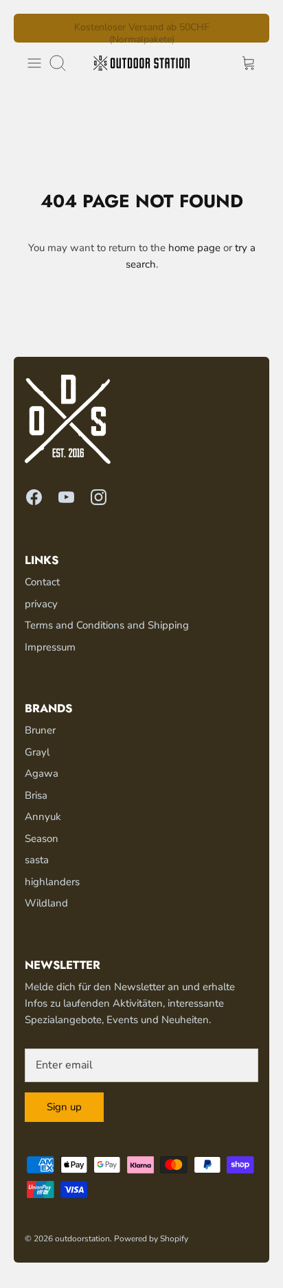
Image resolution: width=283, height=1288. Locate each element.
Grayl (37, 752)
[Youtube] (66, 497)
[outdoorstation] (141, 63)
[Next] (250, 28)
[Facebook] (34, 497)
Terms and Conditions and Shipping (107, 625)
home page (194, 248)
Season (41, 838)
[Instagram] (98, 497)
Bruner (40, 730)
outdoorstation (82, 1238)
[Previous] (32, 28)
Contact (42, 582)
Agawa (41, 773)
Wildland (46, 903)
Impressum (50, 647)
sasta (37, 860)
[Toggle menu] (34, 63)
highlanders (52, 882)
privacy (41, 604)
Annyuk (43, 816)
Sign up (64, 1107)
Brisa (36, 795)
